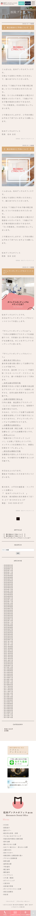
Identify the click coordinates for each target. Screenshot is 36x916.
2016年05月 (8, 705)
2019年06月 (8, 670)
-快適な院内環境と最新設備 (13, 839)
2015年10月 (8, 717)
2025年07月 (8, 579)
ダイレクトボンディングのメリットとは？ (18, 538)
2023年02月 (8, 617)
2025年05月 (8, 582)
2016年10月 (8, 696)
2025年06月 (8, 581)
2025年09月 (8, 575)
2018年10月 (8, 683)
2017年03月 (8, 688)
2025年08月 (8, 577)
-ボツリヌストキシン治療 (12, 889)
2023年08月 (8, 606)
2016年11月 (8, 695)
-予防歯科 (6, 866)
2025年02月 (8, 587)
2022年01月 (8, 639)
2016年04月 (8, 707)
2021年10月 (8, 644)
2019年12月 (8, 667)
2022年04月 (8, 634)
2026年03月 (8, 565)
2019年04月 (8, 672)
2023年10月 (8, 603)
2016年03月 (8, 708)
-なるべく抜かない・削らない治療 (15, 847)
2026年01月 (8, 568)
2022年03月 (8, 636)
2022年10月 (8, 624)
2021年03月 (8, 657)
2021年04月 (8, 655)
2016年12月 (8, 693)
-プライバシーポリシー (23, 901)
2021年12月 (8, 641)
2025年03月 (8, 586)
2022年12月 (8, 620)
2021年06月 (8, 651)
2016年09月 (8, 698)
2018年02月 (8, 684)
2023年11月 (8, 601)
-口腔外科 (6, 883)
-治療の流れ (7, 850)
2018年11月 (8, 681)
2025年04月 (8, 584)
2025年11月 (8, 572)
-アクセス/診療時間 (10, 858)
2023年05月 (8, 612)
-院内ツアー (7, 830)
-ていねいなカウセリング (12, 836)
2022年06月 (8, 631)
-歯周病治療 (7, 864)
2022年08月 (8, 627)
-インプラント (8, 875)
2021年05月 (8, 653)
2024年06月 (8, 594)
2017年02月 (8, 689)
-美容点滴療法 (8, 891)
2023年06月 (8, 610)
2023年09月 (8, 605)
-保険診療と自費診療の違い (13, 855)
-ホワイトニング (9, 880)
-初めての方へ (8, 852)
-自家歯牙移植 (8, 886)
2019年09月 (8, 669)
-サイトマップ (10, 901)
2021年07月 (8, 650)
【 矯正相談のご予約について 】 (17, 27)
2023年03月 (8, 615)
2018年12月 (8, 679)
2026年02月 (8, 567)
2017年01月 (8, 691)
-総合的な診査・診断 (10, 833)
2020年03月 (8, 662)
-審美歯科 (6, 872)
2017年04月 (8, 686)
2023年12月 (8, 600)
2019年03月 (8, 674)
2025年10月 (8, 574)
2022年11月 (8, 622)
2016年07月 (8, 702)
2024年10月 (8, 591)
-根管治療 (6, 861)
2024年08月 (8, 593)
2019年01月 (8, 677)
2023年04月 (8, 613)
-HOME (6, 825)
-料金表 (5, 894)
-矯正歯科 (6, 869)
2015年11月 (8, 715)
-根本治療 (6, 841)
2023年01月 (8, 619)
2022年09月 (8, 625)
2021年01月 (8, 660)
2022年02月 (8, 638)
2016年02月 (8, 710)
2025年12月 (8, 570)
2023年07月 (8, 608)
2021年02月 (8, 658)
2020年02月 (8, 663)
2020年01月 (8, 665)
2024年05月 (8, 596)
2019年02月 (8, 676)
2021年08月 (8, 648)
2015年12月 (8, 714)
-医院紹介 (6, 827)
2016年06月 (8, 703)
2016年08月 (8, 700)
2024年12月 (8, 589)
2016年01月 (8, 712)
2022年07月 (8, 629)
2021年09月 (8, 646)
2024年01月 (8, 598)
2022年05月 (8, 632)
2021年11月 (8, 643)
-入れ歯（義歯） (9, 878)
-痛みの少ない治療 (9, 844)
